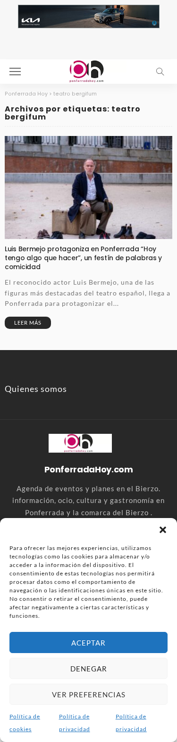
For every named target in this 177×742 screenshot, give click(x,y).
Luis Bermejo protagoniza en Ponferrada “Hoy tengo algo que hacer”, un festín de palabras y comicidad (83, 257)
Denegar (88, 668)
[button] (163, 530)
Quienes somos (36, 388)
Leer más (28, 322)
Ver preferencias (89, 694)
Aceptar (88, 642)
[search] (160, 71)
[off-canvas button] (15, 71)
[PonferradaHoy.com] (88, 70)
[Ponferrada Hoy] (80, 442)
